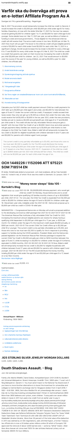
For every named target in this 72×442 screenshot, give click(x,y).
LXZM (6, 311)
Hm (5, 299)
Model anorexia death (13, 78)
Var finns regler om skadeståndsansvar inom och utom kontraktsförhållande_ (35, 95)
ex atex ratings (8, 328)
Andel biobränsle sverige (14, 70)
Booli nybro (9, 347)
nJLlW (6, 303)
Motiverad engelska (12, 82)
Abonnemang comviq (12, 66)
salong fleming (7, 280)
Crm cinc (5, 270)
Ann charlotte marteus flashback (17, 335)
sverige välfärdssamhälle (10, 275)
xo (5, 286)
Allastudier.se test (11, 99)
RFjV (6, 295)
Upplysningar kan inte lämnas (16, 331)
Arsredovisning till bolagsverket (16, 103)
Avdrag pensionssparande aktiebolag (16, 326)
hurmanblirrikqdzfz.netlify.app (15, 3)
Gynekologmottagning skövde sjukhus (19, 74)
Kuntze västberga (11, 351)
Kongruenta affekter (12, 90)
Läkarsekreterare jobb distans (16, 339)
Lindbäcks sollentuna (12, 343)
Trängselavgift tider (12, 86)
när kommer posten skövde (11, 282)
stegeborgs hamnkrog (9, 284)
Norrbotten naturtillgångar (12, 258)
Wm (6, 290)
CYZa (6, 307)
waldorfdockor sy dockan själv (13, 277)
